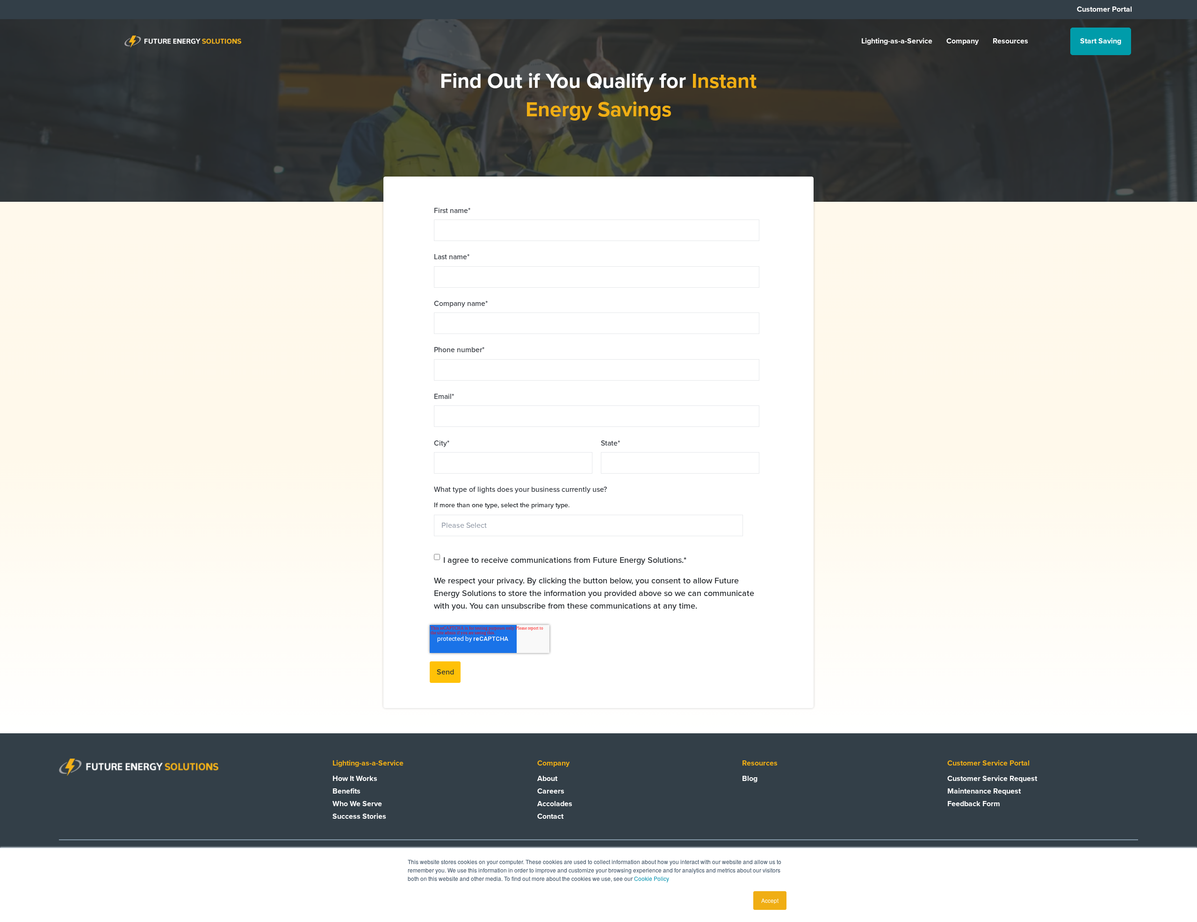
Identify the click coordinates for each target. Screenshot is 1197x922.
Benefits (346, 791)
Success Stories (359, 816)
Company (962, 41)
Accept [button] (770, 900)
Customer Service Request (992, 778)
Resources (1010, 41)
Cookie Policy (651, 878)
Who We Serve (357, 804)
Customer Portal (1104, 9)
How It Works (354, 778)
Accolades (554, 804)
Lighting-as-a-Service (896, 41)
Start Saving (1100, 41)
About (547, 778)
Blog (749, 778)
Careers (550, 791)
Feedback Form (973, 804)
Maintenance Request (984, 791)
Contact (550, 816)
